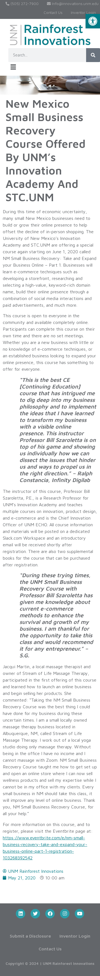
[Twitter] (35, 913)
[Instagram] (64, 913)
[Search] (93, 55)
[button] (93, 21)
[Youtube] (79, 913)
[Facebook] (50, 913)
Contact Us (53, 12)
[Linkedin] (20, 913)
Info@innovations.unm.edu (75, 3)
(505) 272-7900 (24, 3)
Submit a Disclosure (30, 935)
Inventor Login (83, 12)
